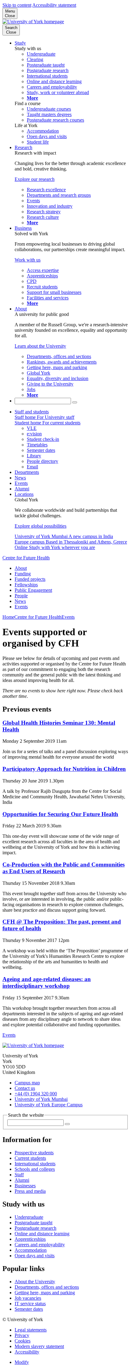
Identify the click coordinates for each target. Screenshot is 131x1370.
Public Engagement (33, 590)
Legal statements (31, 1329)
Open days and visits (35, 1255)
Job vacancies (28, 1298)
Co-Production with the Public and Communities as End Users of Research (63, 867)
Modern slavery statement (39, 1346)
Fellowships (26, 584)
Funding (23, 573)
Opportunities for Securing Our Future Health (60, 814)
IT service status (30, 1303)
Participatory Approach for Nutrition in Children (64, 769)
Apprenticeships (30, 1239)
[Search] (74, 402)
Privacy (22, 1335)
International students (35, 1163)
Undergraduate (29, 1217)
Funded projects (30, 579)
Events (21, 483)
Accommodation (31, 1250)
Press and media (30, 1191)
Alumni (22, 488)
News (20, 477)
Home (8, 617)
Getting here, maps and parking (45, 1292)
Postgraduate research (35, 1228)
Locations (24, 494)
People (21, 595)
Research (23, 147)
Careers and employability (40, 1244)
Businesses (25, 1185)
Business (23, 228)
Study (20, 43)
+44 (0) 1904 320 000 (36, 1093)
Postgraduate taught (33, 1222)
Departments (27, 472)
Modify (22, 1362)
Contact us (25, 1088)
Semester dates (29, 1309)
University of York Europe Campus (49, 1104)
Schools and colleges (35, 1169)
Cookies (22, 1340)
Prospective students (34, 1152)
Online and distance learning (42, 1233)
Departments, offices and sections (47, 1287)
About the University (35, 1281)
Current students (30, 1158)
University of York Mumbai (41, 1099)
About (21, 308)
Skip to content (16, 5)
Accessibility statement (54, 5)
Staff (19, 1174)
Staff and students (32, 411)
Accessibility (27, 1351)
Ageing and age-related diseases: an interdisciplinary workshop (46, 982)
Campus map (27, 1082)
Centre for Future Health (26, 557)
